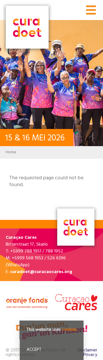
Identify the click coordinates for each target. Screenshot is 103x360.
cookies (69, 329)
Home (11, 152)
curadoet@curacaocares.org (41, 272)
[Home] (27, 28)
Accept (34, 349)
